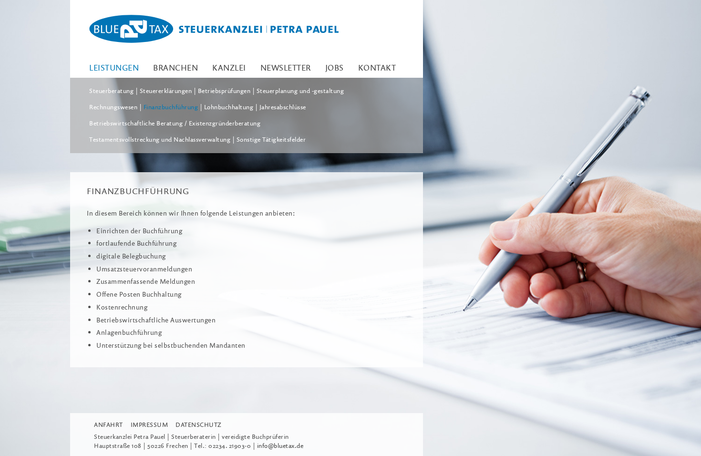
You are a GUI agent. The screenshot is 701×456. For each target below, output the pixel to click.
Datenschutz (198, 424)
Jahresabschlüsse (282, 107)
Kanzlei (229, 67)
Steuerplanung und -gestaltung (300, 90)
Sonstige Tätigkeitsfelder (271, 139)
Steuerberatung (111, 90)
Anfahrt (108, 424)
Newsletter (285, 67)
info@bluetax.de (280, 445)
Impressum (149, 424)
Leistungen (114, 67)
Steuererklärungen (166, 90)
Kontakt (377, 67)
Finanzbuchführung (171, 107)
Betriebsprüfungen (224, 90)
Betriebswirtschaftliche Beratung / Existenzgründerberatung (174, 123)
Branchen (175, 67)
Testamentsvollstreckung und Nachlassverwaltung (159, 139)
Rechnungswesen (113, 107)
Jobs (334, 67)
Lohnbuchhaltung (229, 107)
